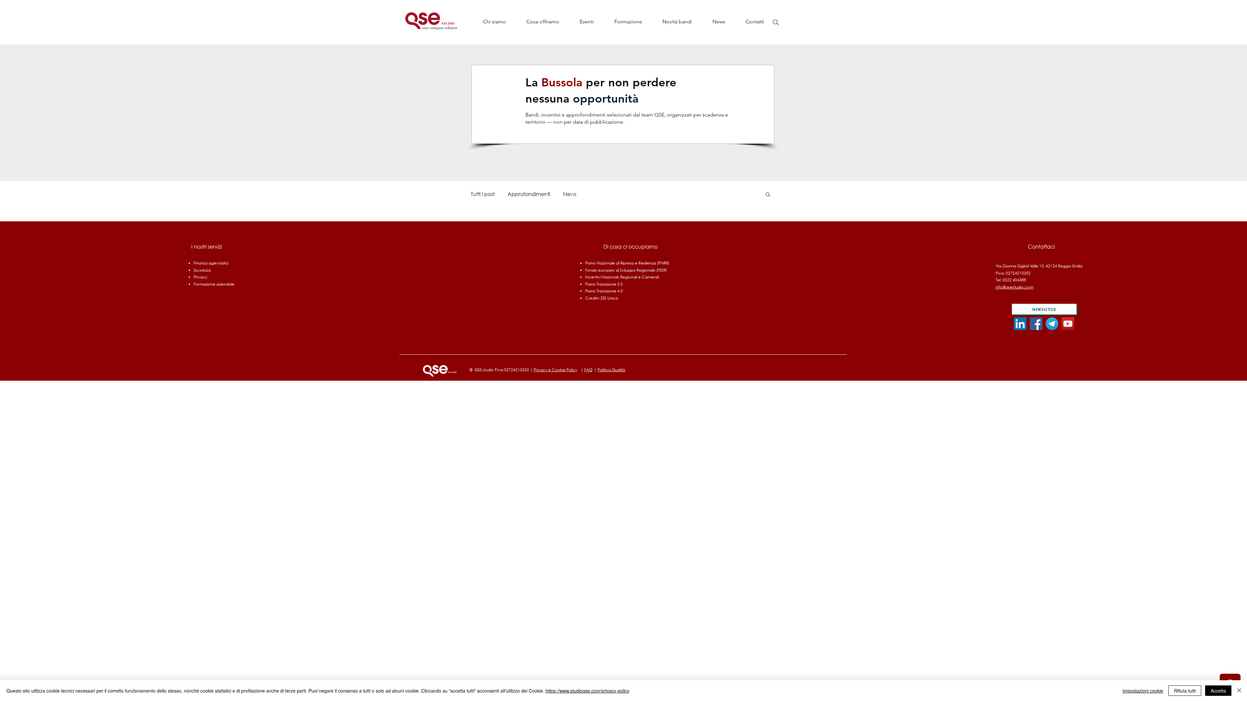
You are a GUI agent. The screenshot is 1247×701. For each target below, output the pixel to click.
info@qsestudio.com (1014, 287)
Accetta (1218, 690)
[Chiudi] (1239, 690)
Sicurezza (202, 270)
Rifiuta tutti (1185, 690)
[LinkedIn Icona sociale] (1020, 323)
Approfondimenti (529, 194)
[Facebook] (1036, 323)
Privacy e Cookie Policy (555, 370)
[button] (542, 21)
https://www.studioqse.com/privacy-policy (587, 690)
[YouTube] (1068, 323)
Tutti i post (483, 194)
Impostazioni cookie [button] (1143, 690)
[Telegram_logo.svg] (1052, 323)
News (569, 194)
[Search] (776, 22)
